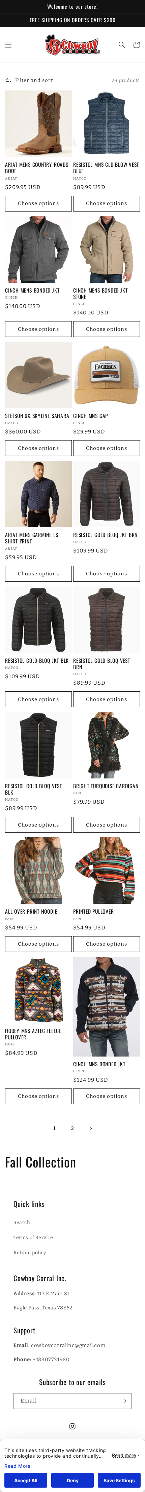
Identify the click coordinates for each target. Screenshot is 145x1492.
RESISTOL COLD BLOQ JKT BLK (37, 660)
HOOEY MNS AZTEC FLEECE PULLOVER (33, 1034)
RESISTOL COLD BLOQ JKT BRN (105, 535)
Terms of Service (33, 1237)
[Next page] (90, 1128)
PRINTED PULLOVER (93, 911)
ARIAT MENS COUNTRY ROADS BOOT (36, 167)
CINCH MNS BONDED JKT (99, 1064)
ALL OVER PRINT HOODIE (31, 911)
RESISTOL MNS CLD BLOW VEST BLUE (106, 167)
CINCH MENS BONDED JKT (32, 290)
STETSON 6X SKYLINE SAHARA (37, 416)
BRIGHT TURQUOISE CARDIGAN (106, 786)
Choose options (38, 203)
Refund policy (29, 1253)
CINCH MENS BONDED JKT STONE (100, 293)
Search (21, 1222)
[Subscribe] (123, 1401)
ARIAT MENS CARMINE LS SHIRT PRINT (31, 538)
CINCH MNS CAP (90, 416)
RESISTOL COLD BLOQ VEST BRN (101, 663)
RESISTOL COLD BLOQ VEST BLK (33, 789)
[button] (8, 44)
